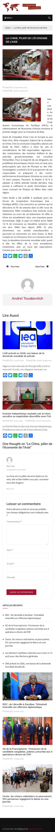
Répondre (10, 489)
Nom (10, 550)
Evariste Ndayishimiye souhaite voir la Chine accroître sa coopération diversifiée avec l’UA (27, 415)
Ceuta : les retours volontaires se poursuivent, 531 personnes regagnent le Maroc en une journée (27, 642)
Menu (9, 18)
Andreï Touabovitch (20, 91)
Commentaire (14, 521)
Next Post (39, 266)
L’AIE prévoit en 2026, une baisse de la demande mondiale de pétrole (23, 354)
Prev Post (15, 266)
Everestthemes (35, 828)
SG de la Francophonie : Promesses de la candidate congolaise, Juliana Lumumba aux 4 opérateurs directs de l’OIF (27, 628)
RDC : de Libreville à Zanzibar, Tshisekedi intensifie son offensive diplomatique (24, 617)
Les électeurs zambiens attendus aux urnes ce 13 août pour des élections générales (28, 655)
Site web (11, 577)
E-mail (10, 563)
